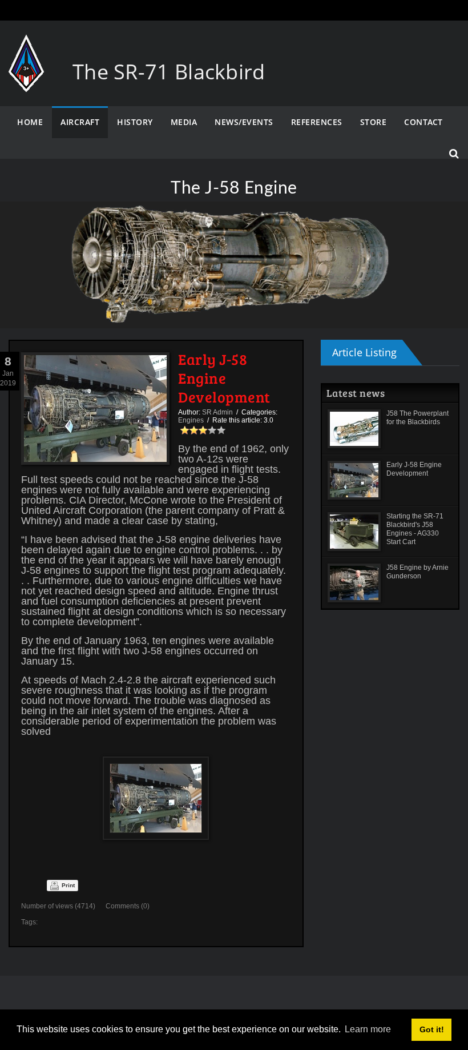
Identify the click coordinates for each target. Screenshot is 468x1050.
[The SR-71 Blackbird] (26, 46)
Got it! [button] (431, 1029)
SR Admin (217, 412)
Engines (191, 420)
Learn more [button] (368, 1029)
